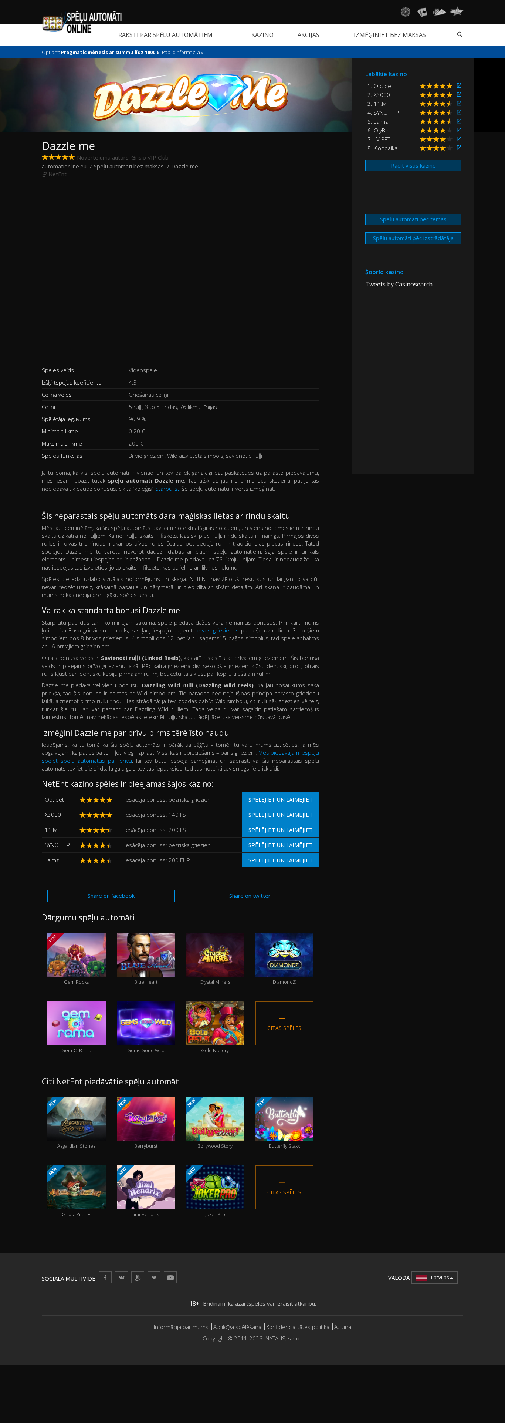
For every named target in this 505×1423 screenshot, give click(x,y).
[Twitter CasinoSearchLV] (154, 1277)
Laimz (52, 860)
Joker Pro (205, 1192)
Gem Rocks (68, 959)
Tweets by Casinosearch (399, 284)
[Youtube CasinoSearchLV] (170, 1277)
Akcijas (308, 35)
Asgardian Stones (71, 1123)
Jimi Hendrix (138, 1192)
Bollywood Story (209, 1123)
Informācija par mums (181, 1326)
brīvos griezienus (217, 630)
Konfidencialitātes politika (297, 1326)
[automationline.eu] (82, 21)
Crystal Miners (215, 968)
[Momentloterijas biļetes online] (456, 12)
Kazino (262, 35)
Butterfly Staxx (277, 1123)
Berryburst (137, 1123)
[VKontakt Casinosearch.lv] (121, 1277)
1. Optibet (380, 86)
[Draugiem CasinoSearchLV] (137, 1277)
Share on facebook (111, 895)
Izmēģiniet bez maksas (390, 35)
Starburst (167, 488)
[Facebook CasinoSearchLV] (105, 1277)
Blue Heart (145, 968)
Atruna (342, 1326)
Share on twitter (250, 895)
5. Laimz (377, 121)
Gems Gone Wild (146, 1037)
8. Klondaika (382, 148)
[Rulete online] (405, 12)
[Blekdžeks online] (422, 12)
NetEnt (57, 174)
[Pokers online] (439, 12)
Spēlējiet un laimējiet (280, 799)
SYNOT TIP (57, 845)
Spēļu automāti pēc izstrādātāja (413, 238)
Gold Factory (215, 1037)
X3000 (53, 814)
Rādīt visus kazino (413, 165)
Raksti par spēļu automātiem (165, 35)
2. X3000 (378, 94)
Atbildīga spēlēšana (237, 1326)
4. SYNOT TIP (383, 112)
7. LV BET (378, 139)
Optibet (54, 799)
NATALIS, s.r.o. (283, 1338)
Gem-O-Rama (76, 1037)
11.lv (51, 829)
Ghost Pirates (69, 1192)
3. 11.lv (376, 103)
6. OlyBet (378, 130)
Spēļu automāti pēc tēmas (413, 219)
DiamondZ (284, 968)
